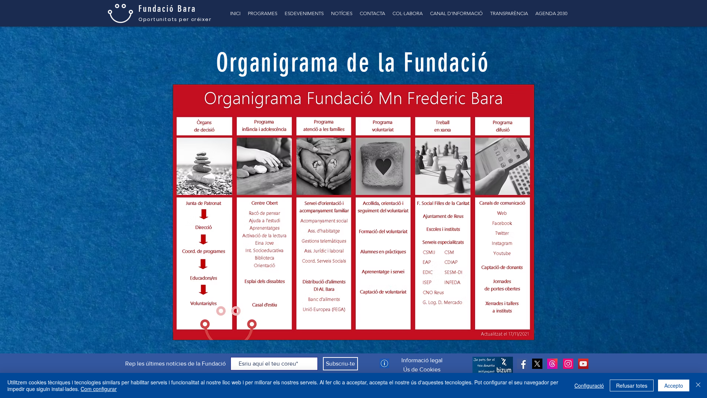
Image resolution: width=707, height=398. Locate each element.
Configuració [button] (589, 385)
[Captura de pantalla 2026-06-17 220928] (552, 364)
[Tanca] (698, 385)
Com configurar (99, 388)
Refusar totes (631, 385)
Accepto (673, 385)
